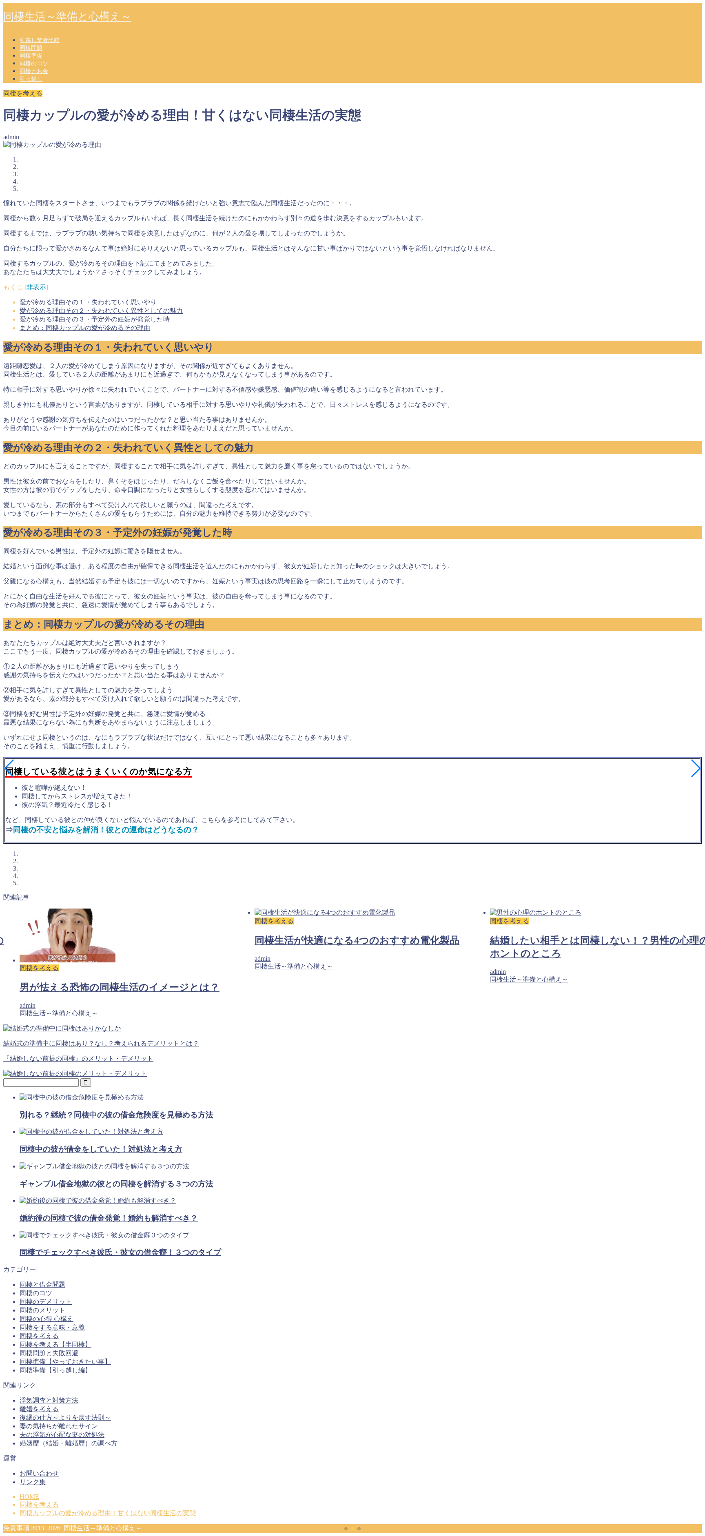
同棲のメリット (42, 1310)
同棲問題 (31, 48)
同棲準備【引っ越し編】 (55, 1370)
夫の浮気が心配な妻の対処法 (62, 1434)
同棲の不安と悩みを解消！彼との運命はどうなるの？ (106, 829)
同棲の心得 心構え (46, 1318)
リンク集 (33, 1481)
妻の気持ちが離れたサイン (59, 1426)
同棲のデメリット (46, 1301)
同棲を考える (22, 93)
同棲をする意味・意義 (52, 1327)
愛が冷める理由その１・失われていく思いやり (88, 302)
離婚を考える (39, 1408)
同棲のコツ (34, 63)
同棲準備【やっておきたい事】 (65, 1361)
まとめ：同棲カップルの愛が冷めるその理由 (85, 327)
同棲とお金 (34, 71)
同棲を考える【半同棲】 (55, 1344)
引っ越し (31, 79)
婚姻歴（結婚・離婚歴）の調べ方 (69, 1443)
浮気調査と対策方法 (49, 1400)
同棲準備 (31, 56)
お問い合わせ (39, 1473)
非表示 (36, 287)
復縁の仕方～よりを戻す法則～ (65, 1417)
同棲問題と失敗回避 (49, 1353)
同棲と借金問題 (42, 1284)
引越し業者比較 (40, 40)
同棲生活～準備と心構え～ (67, 16)
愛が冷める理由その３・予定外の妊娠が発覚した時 (95, 319)
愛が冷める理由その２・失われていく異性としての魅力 (101, 310)
